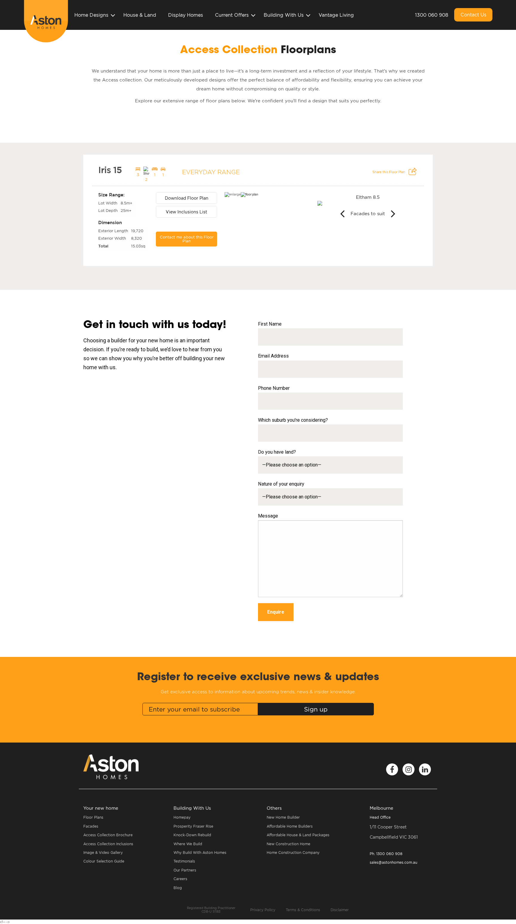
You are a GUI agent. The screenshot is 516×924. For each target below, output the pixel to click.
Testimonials (184, 861)
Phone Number (274, 388)
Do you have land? (277, 452)
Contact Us (473, 14)
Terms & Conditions (303, 910)
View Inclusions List (186, 212)
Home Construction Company (293, 852)
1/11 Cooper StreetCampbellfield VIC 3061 (394, 832)
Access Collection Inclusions (108, 844)
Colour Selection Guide (103, 861)
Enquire (275, 612)
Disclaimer (340, 910)
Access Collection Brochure (108, 835)
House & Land (139, 15)
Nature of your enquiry (281, 484)
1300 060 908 (431, 15)
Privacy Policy (262, 910)
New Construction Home (288, 844)
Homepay (182, 817)
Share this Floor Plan (389, 172)
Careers (180, 879)
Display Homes (185, 15)
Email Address (273, 356)
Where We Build (187, 844)
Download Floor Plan (186, 198)
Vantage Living (336, 15)
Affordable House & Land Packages (298, 835)
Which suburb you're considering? (293, 420)
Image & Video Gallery (103, 852)
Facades (90, 826)
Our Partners (184, 870)
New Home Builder (283, 817)
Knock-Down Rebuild (192, 835)
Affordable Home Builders (290, 826)
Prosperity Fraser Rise (193, 826)
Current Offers (232, 15)
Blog (177, 888)
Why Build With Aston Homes (199, 852)
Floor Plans (93, 817)
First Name (270, 324)
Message (268, 516)
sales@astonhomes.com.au (393, 862)
